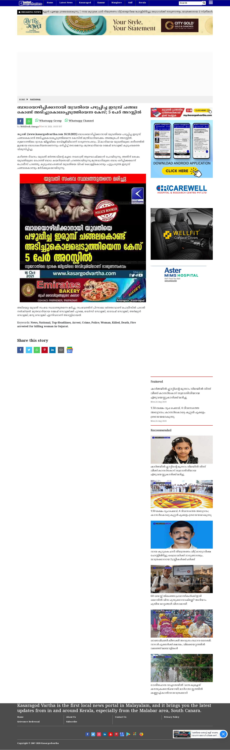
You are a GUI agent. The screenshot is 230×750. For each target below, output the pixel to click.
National (35, 100)
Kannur (101, 3)
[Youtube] (110, 734)
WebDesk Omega (29, 127)
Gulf (130, 3)
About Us (71, 717)
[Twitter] (93, 734)
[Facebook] (87, 734)
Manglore (116, 3)
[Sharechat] (141, 734)
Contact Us (120, 717)
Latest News (66, 3)
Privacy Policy (171, 717)
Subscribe (71, 722)
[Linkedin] (105, 734)
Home (50, 3)
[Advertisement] (111, 74)
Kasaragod (85, 3)
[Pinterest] (116, 734)
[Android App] (128, 734)
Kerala (142, 3)
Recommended (161, 430)
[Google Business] (121, 734)
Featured (157, 381)
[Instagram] (99, 734)
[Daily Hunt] (134, 734)
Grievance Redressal (28, 722)
